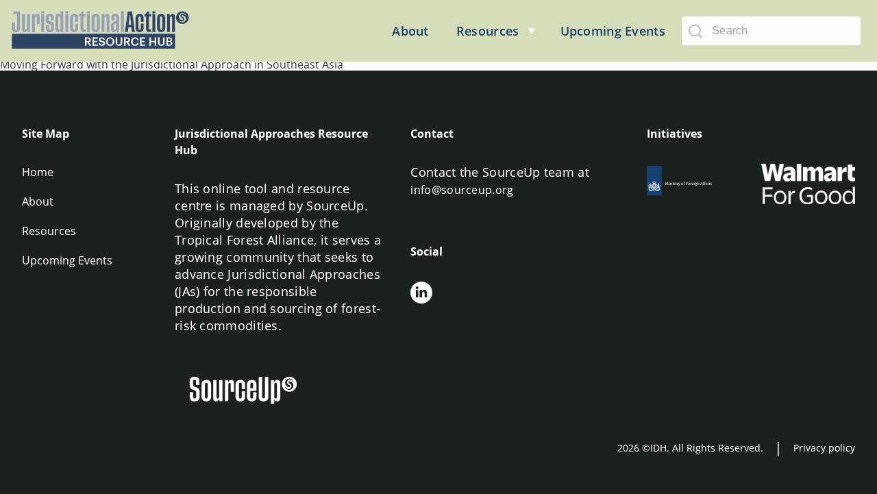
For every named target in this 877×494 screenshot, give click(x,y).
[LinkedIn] (421, 295)
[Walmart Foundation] (808, 184)
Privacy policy (824, 447)
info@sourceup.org (461, 189)
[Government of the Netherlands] (694, 184)
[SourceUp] (251, 392)
